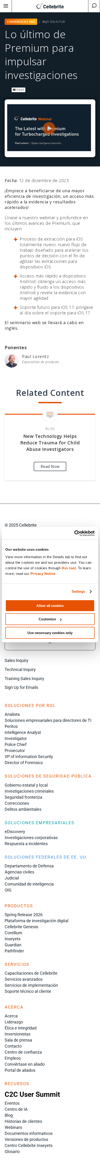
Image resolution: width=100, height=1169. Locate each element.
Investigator (16, 738)
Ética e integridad (21, 1028)
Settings (78, 591)
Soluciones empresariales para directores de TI (48, 720)
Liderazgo (14, 1021)
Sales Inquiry (16, 660)
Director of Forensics (24, 762)
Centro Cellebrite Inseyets (29, 1145)
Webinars (13, 1127)
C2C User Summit (32, 1094)
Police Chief (16, 744)
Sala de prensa (18, 1040)
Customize (47, 619)
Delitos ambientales (23, 809)
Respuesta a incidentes (26, 843)
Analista (12, 714)
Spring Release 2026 (24, 914)
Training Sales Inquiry (24, 678)
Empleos (13, 1058)
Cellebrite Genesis (21, 926)
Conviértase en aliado (25, 1064)
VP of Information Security (29, 756)
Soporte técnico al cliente (28, 991)
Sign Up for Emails (21, 687)
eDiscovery (15, 831)
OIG (8, 890)
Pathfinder (14, 950)
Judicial (12, 878)
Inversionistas (17, 1034)
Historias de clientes (23, 1121)
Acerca (11, 1015)
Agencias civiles (19, 871)
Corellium (13, 932)
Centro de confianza (23, 1052)
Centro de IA (16, 1109)
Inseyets (12, 938)
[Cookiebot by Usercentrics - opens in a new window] (74, 533)
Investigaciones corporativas (31, 837)
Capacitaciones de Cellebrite (31, 973)
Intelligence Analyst (23, 732)
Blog (9, 1115)
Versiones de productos (26, 1139)
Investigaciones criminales (29, 791)
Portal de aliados (20, 1070)
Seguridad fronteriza (23, 797)
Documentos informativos (29, 1133)
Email (20, 90)
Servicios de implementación (31, 985)
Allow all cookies (50, 606)
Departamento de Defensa (29, 865)
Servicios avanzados (24, 979)
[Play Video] (49, 128)
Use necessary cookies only (50, 633)
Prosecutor (15, 750)
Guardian (13, 944)
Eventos (12, 1103)
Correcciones (17, 803)
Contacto (13, 1046)
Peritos (11, 726)
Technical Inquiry (20, 669)
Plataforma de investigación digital (36, 920)
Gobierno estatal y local (26, 785)
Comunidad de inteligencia (29, 884)
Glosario (12, 1151)
